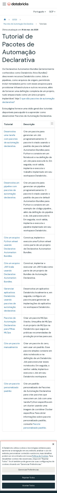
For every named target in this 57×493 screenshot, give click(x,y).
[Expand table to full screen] (52, 123)
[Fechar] (53, 444)
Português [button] (38, 11)
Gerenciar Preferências (28, 469)
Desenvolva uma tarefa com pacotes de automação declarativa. (11, 139)
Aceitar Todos (28, 485)
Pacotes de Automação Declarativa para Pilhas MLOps (10, 325)
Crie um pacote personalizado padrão (12, 387)
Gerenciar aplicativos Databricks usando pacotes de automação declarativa (10, 299)
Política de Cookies (40, 456)
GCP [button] (51, 11)
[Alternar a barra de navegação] (4, 4)
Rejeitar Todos (28, 477)
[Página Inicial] (4, 19)
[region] (28, 466)
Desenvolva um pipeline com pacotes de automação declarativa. (11, 190)
